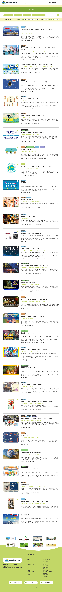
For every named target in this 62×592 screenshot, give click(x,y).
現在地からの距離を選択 (38, 15)
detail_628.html (31, 336)
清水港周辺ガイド (34, 3)
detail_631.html (31, 102)
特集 (23, 0)
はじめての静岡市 (22, 3)
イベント (40, 0)
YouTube (31, 554)
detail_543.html (31, 169)
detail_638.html (31, 33)
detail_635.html (31, 236)
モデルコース (27, 0)
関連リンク (45, 568)
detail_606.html (31, 388)
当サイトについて (46, 559)
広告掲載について (46, 562)
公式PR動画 (39, 3)
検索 (58, 15)
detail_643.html (31, 69)
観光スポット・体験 (30, 564)
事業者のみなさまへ (52, 2)
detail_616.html (31, 136)
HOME (4, 5)
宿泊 (43, 0)
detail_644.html (31, 203)
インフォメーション (30, 573)
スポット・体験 (32, 0)
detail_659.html (31, 286)
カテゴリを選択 (7, 15)
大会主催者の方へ (46, 576)
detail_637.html (31, 152)
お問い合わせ (47, 582)
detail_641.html (31, 319)
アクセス (46, 0)
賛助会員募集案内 (46, 567)
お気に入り (29, 574)
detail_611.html (31, 220)
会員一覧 (44, 564)
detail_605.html (31, 488)
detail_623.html (31, 371)
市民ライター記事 (30, 571)
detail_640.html (31, 252)
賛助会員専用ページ (46, 565)
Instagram (33, 554)
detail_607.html (31, 472)
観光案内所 (45, 573)
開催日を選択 (17, 15)
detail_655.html (31, 422)
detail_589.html (31, 85)
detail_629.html (31, 438)
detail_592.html (31, 52)
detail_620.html (31, 186)
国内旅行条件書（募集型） (47, 571)
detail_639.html (31, 354)
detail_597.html (31, 519)
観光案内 (29, 559)
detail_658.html (31, 269)
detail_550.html (31, 405)
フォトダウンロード (16, 582)
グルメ (37, 0)
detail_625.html (31, 119)
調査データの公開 (45, 3)
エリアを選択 (27, 15)
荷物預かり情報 (45, 574)
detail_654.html (31, 302)
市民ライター (28, 3)
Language (44, 577)
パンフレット (32, 582)
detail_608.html (31, 455)
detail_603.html (31, 504)
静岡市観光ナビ (9, 2)
